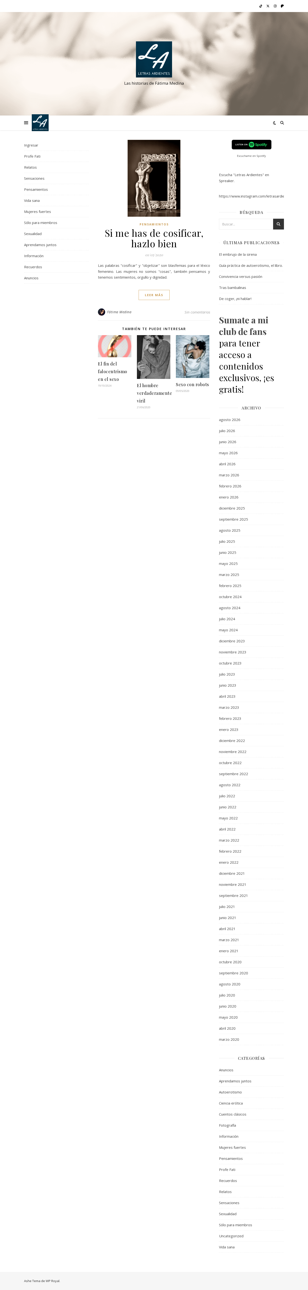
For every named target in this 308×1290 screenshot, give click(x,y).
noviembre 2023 (232, 652)
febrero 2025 (230, 585)
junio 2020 (227, 1006)
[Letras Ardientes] (154, 59)
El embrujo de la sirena (238, 254)
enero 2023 (228, 729)
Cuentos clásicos (232, 1114)
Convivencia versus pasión (240, 276)
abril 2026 (227, 463)
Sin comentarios (197, 312)
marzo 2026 (229, 475)
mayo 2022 (228, 818)
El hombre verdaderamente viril (154, 393)
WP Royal (52, 1281)
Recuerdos (33, 266)
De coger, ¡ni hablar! (235, 298)
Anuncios (31, 277)
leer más (154, 295)
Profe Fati (32, 156)
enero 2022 (228, 862)
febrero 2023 (230, 718)
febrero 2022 (230, 851)
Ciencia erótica (231, 1103)
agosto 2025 (229, 530)
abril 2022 (227, 829)
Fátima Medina (119, 312)
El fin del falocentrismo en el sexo (112, 371)
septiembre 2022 (233, 773)
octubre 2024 (230, 596)
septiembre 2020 (233, 973)
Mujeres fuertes (37, 211)
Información (34, 255)
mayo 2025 (228, 563)
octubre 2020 (230, 961)
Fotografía (227, 1125)
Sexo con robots (192, 384)
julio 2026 (227, 430)
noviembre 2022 (232, 751)
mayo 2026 (228, 452)
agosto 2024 (229, 607)
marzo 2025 (229, 574)
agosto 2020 (229, 984)
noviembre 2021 (232, 884)
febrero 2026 (230, 486)
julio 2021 (227, 906)
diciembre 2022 (232, 740)
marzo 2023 (229, 707)
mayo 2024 (228, 629)
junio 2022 (227, 807)
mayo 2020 (228, 1017)
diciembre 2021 (232, 873)
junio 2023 (227, 685)
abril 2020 (227, 1028)
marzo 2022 (229, 840)
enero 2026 (228, 497)
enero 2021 (228, 950)
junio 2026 (227, 441)
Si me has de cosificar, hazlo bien (154, 238)
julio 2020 (227, 995)
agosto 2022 (229, 784)
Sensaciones (34, 178)
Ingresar (31, 145)
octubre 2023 (230, 663)
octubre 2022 (230, 762)
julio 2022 (227, 795)
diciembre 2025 (232, 508)
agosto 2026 (229, 419)
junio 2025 (227, 552)
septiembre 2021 (233, 895)
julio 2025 (227, 541)
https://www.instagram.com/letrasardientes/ (256, 196)
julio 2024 (227, 618)
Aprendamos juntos (40, 244)
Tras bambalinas (232, 287)
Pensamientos (36, 189)
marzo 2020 (229, 1039)
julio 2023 (227, 674)
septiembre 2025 (233, 519)
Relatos (30, 167)
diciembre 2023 (232, 641)
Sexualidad (33, 233)
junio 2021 (227, 917)
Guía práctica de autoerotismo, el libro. (251, 265)
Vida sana (32, 200)
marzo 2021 (229, 939)
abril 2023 (227, 696)
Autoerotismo (230, 1092)
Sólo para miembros (40, 222)
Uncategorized (231, 1235)
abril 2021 (227, 928)
